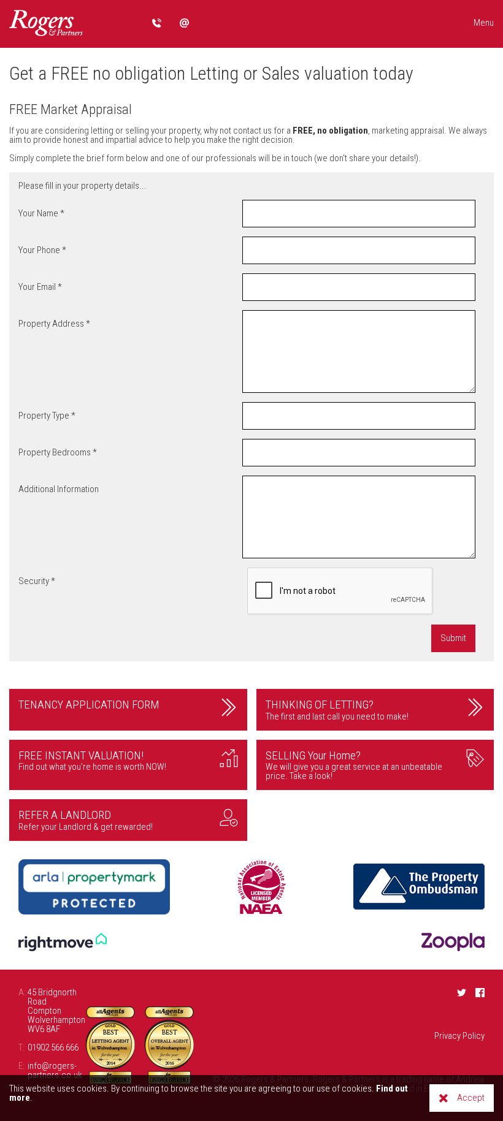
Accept (471, 1097)
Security (36, 586)
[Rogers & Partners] (46, 24)
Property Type (46, 420)
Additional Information (58, 489)
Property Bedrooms (57, 457)
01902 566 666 (48, 1047)
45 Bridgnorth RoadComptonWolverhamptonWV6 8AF (51, 1011)
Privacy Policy (459, 1035)
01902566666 (157, 23)
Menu (484, 22)
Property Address (54, 328)
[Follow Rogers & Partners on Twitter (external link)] (461, 992)
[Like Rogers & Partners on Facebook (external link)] (480, 992)
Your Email (40, 291)
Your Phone (42, 255)
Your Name (41, 218)
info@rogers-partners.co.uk (184, 23)
